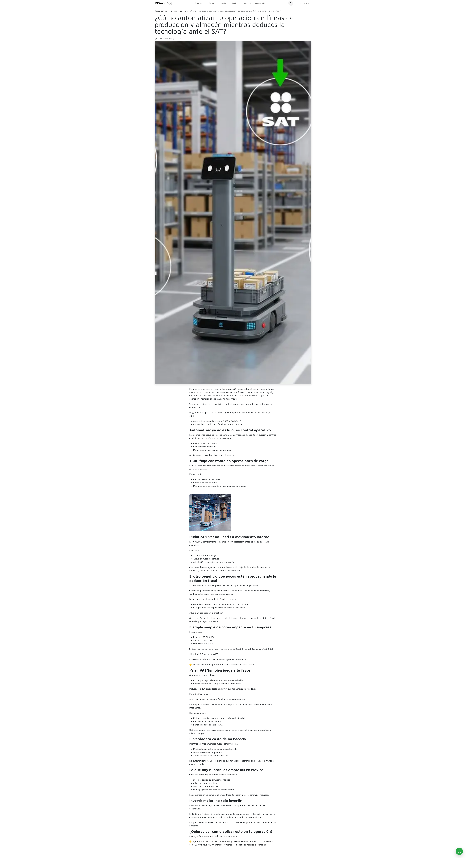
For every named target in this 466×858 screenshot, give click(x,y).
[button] (290, 3)
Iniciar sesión (304, 3)
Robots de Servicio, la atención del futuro (171, 11)
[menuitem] (200, 3)
